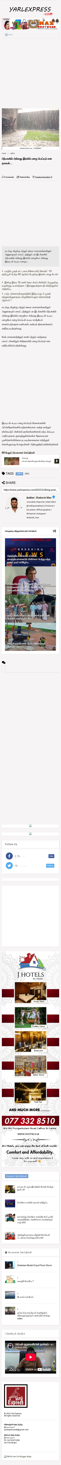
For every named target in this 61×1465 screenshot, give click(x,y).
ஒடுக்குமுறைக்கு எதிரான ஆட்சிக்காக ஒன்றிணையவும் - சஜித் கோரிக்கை (36, 461)
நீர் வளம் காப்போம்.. (25, 1297)
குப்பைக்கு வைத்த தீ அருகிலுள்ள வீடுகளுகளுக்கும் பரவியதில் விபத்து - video (34, 1315)
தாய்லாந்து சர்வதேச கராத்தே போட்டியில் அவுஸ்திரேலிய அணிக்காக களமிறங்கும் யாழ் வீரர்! (35, 1219)
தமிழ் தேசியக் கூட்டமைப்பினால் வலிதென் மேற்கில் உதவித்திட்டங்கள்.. (28, 617)
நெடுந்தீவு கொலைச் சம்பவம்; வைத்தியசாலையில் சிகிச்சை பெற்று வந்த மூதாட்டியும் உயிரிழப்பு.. (28, 559)
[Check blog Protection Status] (17, 1456)
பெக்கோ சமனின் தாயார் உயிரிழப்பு (32, 1202)
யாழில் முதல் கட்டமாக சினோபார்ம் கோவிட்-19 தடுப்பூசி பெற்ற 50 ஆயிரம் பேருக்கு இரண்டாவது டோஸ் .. (30, 274)
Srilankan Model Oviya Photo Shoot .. (35, 1265)
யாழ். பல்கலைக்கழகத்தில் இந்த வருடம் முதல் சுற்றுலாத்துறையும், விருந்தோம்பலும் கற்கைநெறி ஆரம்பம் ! (26, 297)
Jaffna (12, 153)
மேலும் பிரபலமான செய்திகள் (20, 452)
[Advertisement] (30, 73)
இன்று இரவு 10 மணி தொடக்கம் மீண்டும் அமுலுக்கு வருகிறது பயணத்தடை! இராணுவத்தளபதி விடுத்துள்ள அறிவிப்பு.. (30, 285)
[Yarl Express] (30, 16)
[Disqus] (30, 711)
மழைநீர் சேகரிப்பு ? (25, 1281)
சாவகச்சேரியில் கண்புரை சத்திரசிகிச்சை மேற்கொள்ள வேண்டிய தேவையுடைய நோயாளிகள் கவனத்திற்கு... (28, 587)
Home (4, 153)
